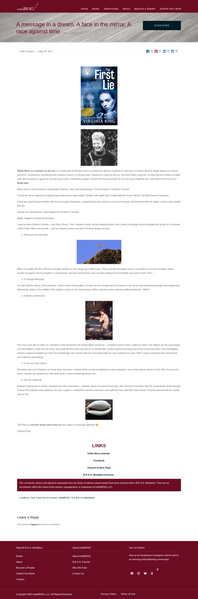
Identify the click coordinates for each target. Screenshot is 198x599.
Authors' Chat (28, 498)
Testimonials (111, 8)
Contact (20, 579)
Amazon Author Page (99, 468)
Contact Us (78, 573)
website (105, 453)
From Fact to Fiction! (46, 498)
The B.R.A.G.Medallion (83, 498)
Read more (23, 183)
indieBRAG (64, 498)
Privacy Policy (108, 594)
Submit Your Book (170, 8)
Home (84, 8)
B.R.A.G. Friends (81, 562)
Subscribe (162, 25)
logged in (35, 524)
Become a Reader (144, 8)
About (126, 8)
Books (95, 8)
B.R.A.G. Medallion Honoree (98, 475)
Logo (28, 6)
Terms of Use (128, 594)
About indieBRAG (81, 556)
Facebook (99, 460)
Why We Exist (79, 568)
